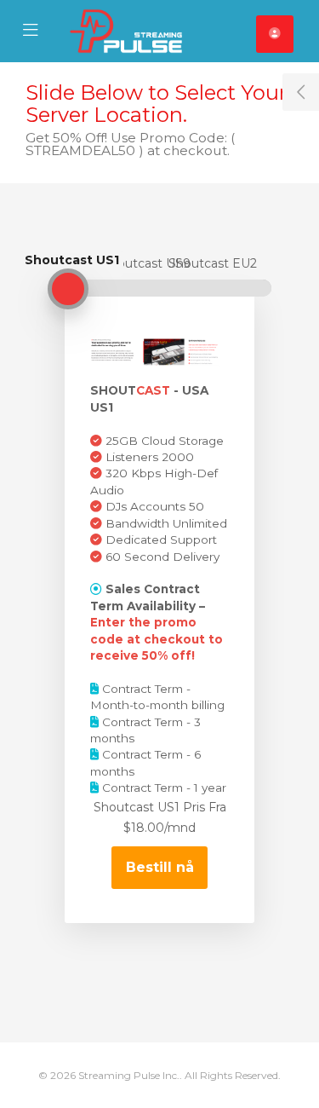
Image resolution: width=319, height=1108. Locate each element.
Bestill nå (160, 867)
